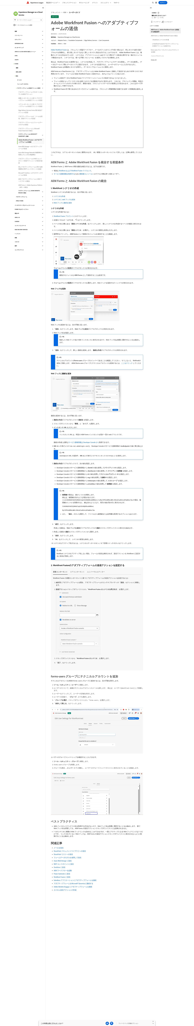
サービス (19, 80)
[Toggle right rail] (151, 8)
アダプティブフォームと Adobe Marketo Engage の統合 (29, 192)
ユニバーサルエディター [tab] (96, 572)
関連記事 (154, 60)
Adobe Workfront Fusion (59, 50)
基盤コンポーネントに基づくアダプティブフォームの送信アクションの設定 (30, 99)
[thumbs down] (111, 1023)
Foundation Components (75, 40)
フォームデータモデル (22, 84)
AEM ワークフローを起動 (63, 870)
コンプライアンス (19, 250)
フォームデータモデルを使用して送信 (67, 858)
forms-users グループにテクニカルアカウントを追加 (165, 51)
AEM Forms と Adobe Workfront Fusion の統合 (164, 36)
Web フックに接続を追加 (63, 203)
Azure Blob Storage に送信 (63, 861)
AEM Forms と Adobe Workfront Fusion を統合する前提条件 (165, 31)
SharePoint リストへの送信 (63, 854)
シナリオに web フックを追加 (64, 199)
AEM (64, 12)
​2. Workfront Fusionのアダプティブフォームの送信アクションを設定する (165, 45)
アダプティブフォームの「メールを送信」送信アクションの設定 (30, 117)
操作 (16, 246)
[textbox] (28, 20)
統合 (17, 76)
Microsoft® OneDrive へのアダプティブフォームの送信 (30, 174)
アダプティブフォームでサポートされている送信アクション (30, 93)
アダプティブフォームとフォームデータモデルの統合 (30, 124)
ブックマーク (157, 22)
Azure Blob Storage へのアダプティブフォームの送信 (30, 148)
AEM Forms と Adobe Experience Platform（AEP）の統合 (30, 186)
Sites (16, 55)
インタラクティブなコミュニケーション (25, 205)
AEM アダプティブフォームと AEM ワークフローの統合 (30, 180)
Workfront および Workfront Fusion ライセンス (75, 171)
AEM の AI (17, 217)
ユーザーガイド (74, 12)
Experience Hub (19, 43)
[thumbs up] (107, 1023)
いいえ (161, 17)
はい (155, 17)
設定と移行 (19, 72)
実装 (16, 237)
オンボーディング (19, 47)
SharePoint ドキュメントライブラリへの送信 (70, 851)
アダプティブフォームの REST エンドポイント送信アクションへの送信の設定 (30, 161)
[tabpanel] (97, 620)
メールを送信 (58, 848)
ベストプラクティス (157, 56)
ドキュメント (56, 12)
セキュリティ (18, 39)
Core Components (104, 40)
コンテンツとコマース (20, 225)
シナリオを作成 (59, 196)
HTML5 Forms (19, 201)
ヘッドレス (17, 233)
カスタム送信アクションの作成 (65, 890)
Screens (17, 221)
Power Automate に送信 (62, 874)
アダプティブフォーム (21, 196)
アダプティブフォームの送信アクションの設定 (28, 88)
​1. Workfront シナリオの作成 (160, 40)
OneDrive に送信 (59, 867)
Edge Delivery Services (90, 40)
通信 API (17, 213)
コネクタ (17, 241)
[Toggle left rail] (43, 8)
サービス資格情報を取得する (64, 174)
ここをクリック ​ (127, 363)
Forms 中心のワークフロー (22, 209)
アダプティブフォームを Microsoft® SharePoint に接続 (27, 135)
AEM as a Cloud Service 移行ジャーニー (25, 51)
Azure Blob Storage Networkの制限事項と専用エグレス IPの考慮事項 (30, 154)
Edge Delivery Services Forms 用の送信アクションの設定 (30, 111)
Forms (16, 63)
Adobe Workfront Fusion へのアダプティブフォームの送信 (30, 141)
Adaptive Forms (62, 40)
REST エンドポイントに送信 (64, 864)
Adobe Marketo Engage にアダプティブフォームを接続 (73, 887)
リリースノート (19, 35)
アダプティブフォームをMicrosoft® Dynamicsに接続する (73, 883)
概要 (16, 31)
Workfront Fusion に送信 (62, 877)
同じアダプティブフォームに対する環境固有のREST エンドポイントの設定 (30, 168)
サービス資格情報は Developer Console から (83, 442)
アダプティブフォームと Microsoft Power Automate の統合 (29, 130)
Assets (16, 59)
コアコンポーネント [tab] (77, 572)
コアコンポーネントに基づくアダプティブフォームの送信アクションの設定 (30, 105)
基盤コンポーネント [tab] (60, 572)
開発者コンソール (86, 174)
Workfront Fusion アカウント (64, 216)
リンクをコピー (168, 22)
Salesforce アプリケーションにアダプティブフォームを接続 (75, 880)
